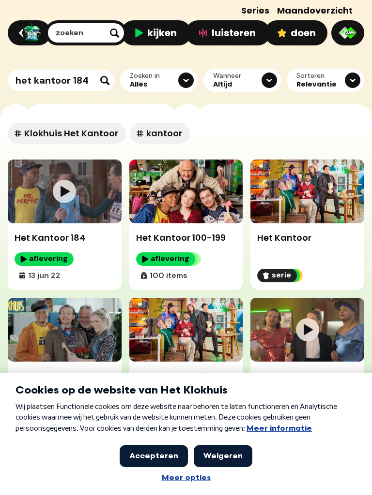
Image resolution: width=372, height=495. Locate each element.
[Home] (28, 32)
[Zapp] (347, 32)
